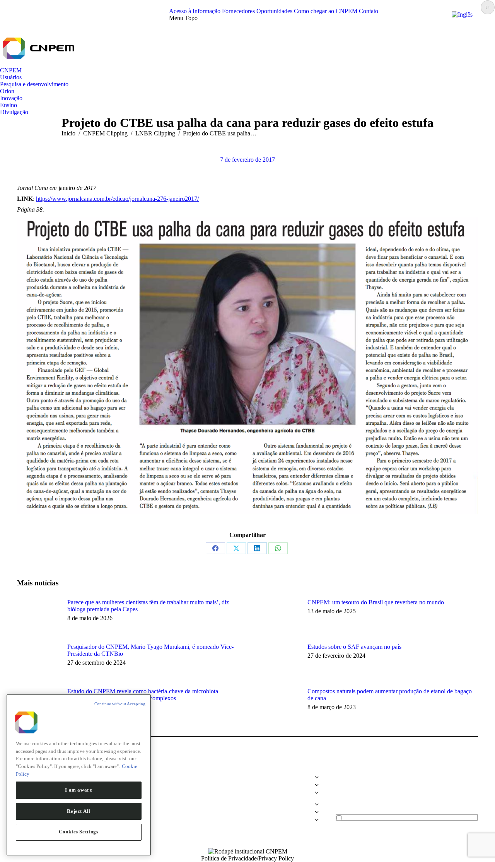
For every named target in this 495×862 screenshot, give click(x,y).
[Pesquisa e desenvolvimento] (247, 795)
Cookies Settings (79, 832)
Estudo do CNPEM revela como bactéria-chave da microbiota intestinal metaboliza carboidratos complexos (142, 694)
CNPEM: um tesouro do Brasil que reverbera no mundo (375, 602)
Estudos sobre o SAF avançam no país (354, 646)
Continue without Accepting (119, 703)
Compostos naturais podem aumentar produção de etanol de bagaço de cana (389, 694)
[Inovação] (247, 806)
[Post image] (38, 616)
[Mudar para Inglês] (462, 14)
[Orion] (247, 800)
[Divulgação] (247, 820)
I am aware (78, 790)
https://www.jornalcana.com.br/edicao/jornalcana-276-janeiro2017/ (117, 198)
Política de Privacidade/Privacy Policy (247, 858)
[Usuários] (247, 787)
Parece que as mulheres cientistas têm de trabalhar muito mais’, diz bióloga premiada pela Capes (148, 605)
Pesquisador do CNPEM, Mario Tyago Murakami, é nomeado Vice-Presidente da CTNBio (150, 650)
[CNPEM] (247, 779)
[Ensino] (247, 814)
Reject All (78, 811)
